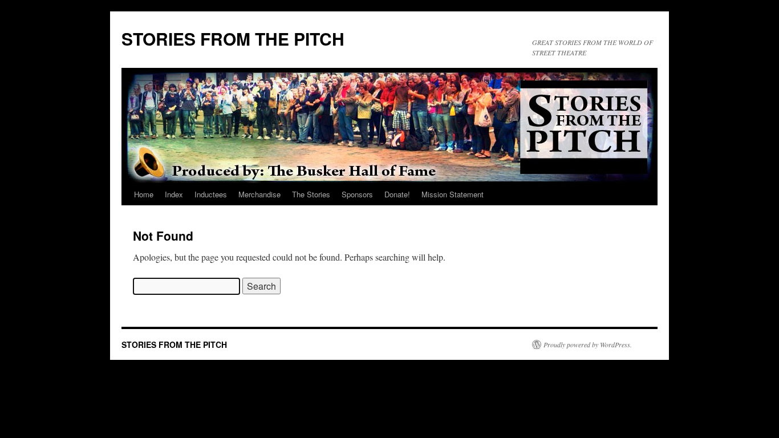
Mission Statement (452, 194)
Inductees (210, 194)
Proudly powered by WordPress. (587, 344)
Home (143, 194)
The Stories (311, 194)
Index (174, 194)
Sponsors (357, 194)
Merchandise (259, 194)
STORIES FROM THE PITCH (232, 38)
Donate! (397, 194)
